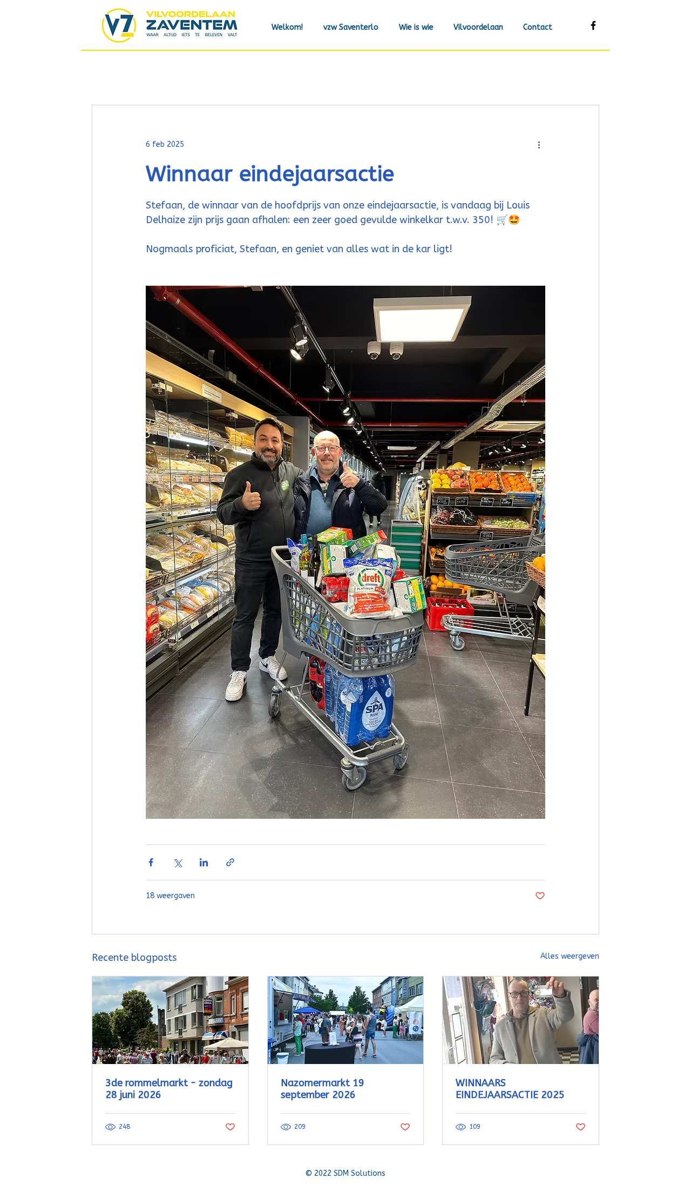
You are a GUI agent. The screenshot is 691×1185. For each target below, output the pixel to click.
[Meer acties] (538, 144)
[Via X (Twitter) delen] (177, 862)
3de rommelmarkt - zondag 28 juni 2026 (169, 1089)
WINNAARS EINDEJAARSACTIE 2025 (510, 1089)
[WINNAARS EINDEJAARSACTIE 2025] (521, 1020)
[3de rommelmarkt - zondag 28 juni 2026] (170, 1020)
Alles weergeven (569, 956)
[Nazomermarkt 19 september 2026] (346, 1020)
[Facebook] (593, 25)
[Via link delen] (230, 862)
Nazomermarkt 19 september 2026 (322, 1089)
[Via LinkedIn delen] (204, 862)
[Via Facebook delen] (151, 862)
